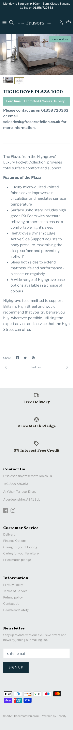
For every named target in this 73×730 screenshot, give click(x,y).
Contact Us (11, 604)
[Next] (67, 367)
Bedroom (36, 367)
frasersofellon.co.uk (27, 716)
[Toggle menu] (4, 22)
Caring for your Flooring (20, 547)
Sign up (16, 667)
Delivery (9, 534)
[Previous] (5, 367)
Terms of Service (15, 591)
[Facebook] (5, 510)
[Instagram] (13, 510)
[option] (36, 54)
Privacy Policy (13, 585)
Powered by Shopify (53, 716)
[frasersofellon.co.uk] (34, 22)
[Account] (59, 22)
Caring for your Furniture (21, 553)
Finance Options (15, 541)
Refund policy (13, 597)
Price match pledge (17, 560)
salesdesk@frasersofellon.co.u (28, 476)
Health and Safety (16, 610)
